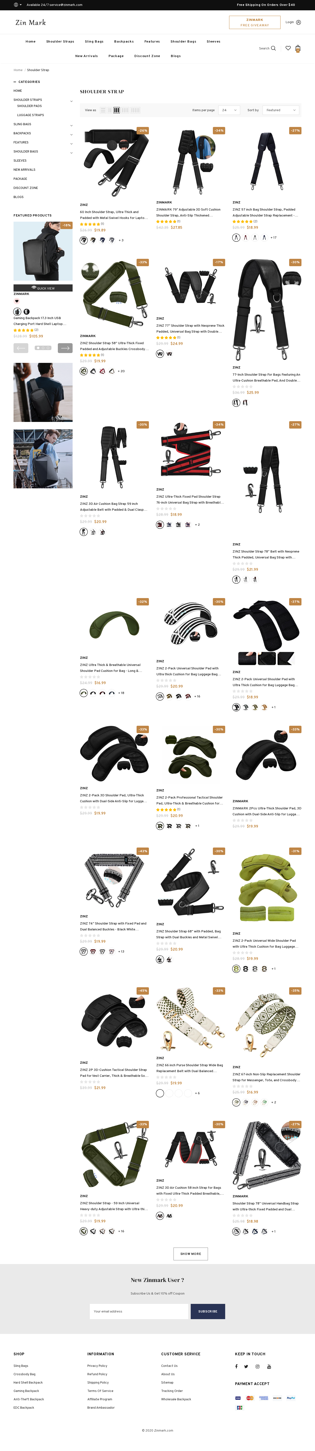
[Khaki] (264, 707)
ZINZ (84, 205)
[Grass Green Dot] (188, 1093)
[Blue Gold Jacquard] (111, 951)
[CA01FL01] (255, 968)
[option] (43, 282)
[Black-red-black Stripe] (93, 951)
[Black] (83, 240)
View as (90, 110)
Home (18, 70)
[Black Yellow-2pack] (169, 696)
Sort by (253, 110)
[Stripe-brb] (160, 524)
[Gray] (93, 532)
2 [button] (43, 348)
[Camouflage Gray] (178, 826)
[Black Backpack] (17, 311)
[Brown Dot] (178, 1093)
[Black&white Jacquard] (255, 237)
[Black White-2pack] (160, 696)
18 (121, 693)
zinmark (21, 294)
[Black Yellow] (93, 240)
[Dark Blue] (102, 240)
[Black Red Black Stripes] (102, 693)
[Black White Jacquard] (83, 951)
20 (121, 371)
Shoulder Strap (38, 70)
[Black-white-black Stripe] (102, 951)
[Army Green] (83, 371)
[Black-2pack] (178, 696)
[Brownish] (255, 1102)
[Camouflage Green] (188, 826)
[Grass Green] (264, 1102)
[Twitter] (248, 1366)
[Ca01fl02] (255, 707)
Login (289, 22)
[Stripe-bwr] (188, 524)
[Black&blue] (111, 693)
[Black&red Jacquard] (245, 237)
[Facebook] (239, 1366)
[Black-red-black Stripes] (188, 696)
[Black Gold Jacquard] (102, 1231)
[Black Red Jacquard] (102, 371)
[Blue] (264, 237)
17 (273, 238)
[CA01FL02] (264, 968)
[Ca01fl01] (245, 707)
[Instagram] (260, 1366)
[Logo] (31, 22)
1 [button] (38, 348)
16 (197, 697)
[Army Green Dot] (160, 1093)
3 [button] (48, 348)
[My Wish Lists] (288, 50)
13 (121, 952)
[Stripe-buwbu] (169, 524)
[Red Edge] (169, 353)
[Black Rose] (111, 371)
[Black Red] (245, 402)
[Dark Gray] (111, 240)
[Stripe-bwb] (178, 524)
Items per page (203, 110)
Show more (190, 1254)
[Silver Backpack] (26, 311)
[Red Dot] (169, 1093)
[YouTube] (271, 1366)
